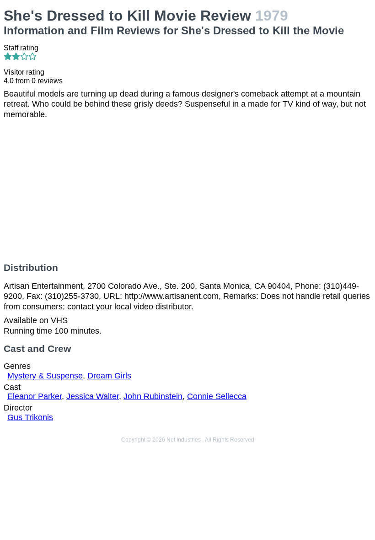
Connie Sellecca (216, 396)
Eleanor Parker (34, 396)
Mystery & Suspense (45, 375)
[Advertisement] (187, 191)
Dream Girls (109, 375)
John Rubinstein (152, 396)
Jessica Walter (92, 396)
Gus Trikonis (30, 417)
